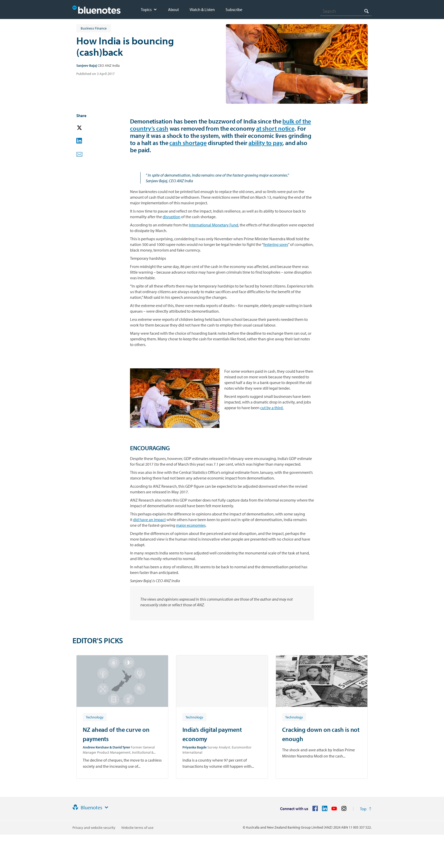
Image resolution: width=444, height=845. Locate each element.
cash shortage (188, 143)
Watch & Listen (202, 9)
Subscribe (234, 9)
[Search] (366, 11)
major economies (191, 525)
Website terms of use (137, 827)
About (173, 9)
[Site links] (106, 807)
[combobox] (346, 11)
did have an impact (149, 519)
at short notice (275, 128)
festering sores (275, 244)
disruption (171, 216)
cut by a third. (271, 407)
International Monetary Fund (213, 224)
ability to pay (265, 143)
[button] (86, 127)
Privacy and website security (93, 827)
